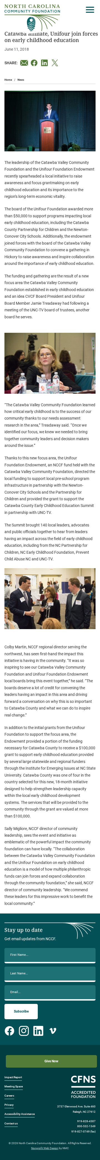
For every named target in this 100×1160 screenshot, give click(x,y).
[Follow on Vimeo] (53, 1031)
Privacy (9, 1104)
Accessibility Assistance (19, 1113)
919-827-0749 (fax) (83, 1131)
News (21, 79)
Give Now (51, 1061)
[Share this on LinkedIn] (45, 63)
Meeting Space (13, 1086)
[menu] (89, 10)
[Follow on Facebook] (9, 1031)
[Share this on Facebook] (35, 63)
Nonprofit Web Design (44, 1148)
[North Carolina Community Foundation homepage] (32, 17)
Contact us (11, 1123)
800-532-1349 (86, 1126)
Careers (9, 1095)
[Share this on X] (56, 63)
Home (8, 79)
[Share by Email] (24, 63)
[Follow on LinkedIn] (38, 1031)
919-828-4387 (86, 1121)
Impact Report (13, 1077)
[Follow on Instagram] (24, 1031)
